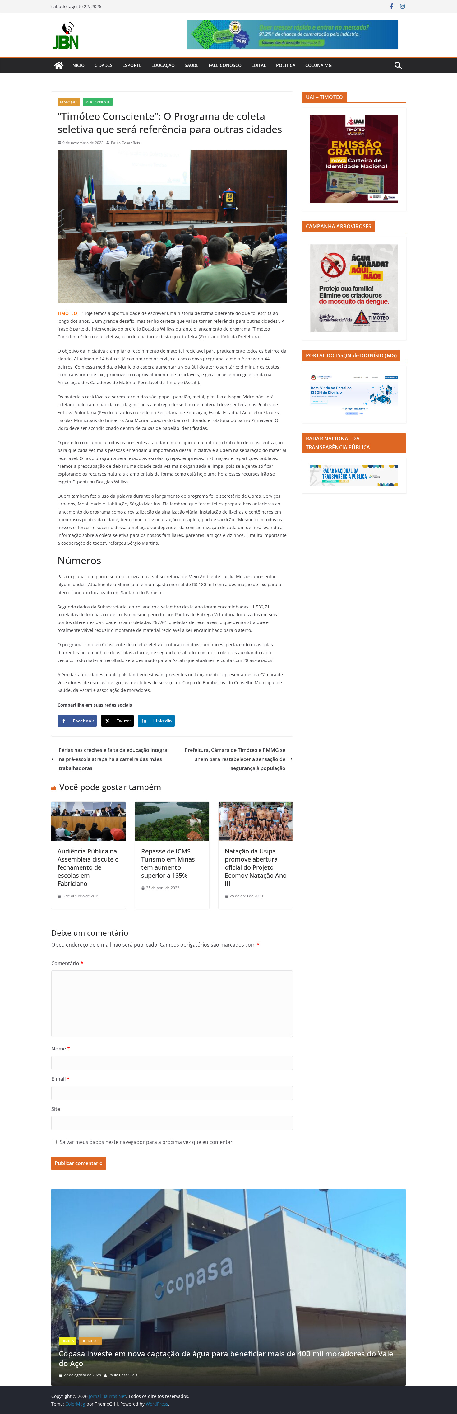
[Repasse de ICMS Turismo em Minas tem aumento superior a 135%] (172, 806)
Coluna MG (318, 65)
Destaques (68, 102)
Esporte (131, 65)
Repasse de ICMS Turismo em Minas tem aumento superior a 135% (168, 863)
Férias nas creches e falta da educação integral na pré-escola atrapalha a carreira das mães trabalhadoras (113, 759)
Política (285, 65)
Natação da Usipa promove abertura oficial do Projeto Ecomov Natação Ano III (256, 867)
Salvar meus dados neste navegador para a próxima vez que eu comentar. (147, 1142)
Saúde (192, 65)
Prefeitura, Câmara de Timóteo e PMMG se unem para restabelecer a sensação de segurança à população (235, 759)
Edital (259, 65)
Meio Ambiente (97, 102)
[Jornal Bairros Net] (58, 65)
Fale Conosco (225, 65)
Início (78, 65)
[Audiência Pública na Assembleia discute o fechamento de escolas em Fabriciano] (88, 806)
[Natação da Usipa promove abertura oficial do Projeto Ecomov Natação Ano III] (256, 806)
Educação (163, 65)
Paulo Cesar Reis (125, 142)
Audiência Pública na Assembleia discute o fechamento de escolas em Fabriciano (88, 867)
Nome (60, 1048)
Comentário (67, 963)
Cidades (104, 65)
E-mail (60, 1078)
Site (55, 1109)
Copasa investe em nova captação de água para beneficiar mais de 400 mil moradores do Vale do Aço (226, 1358)
